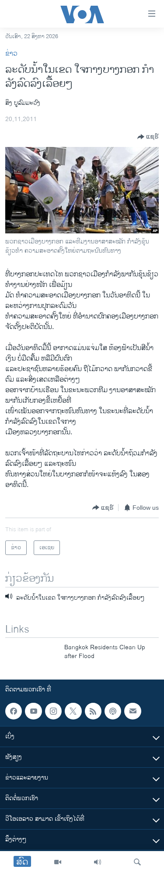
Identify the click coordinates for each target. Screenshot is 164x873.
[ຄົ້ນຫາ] (137, 862)
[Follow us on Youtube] (33, 711)
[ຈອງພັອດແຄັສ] (132, 711)
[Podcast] (113, 711)
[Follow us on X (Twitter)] (73, 711)
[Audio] (97, 862)
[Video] (58, 862)
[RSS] (93, 711)
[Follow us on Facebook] (13, 711)
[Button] (148, 137)
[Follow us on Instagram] (53, 711)
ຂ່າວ (11, 54)
